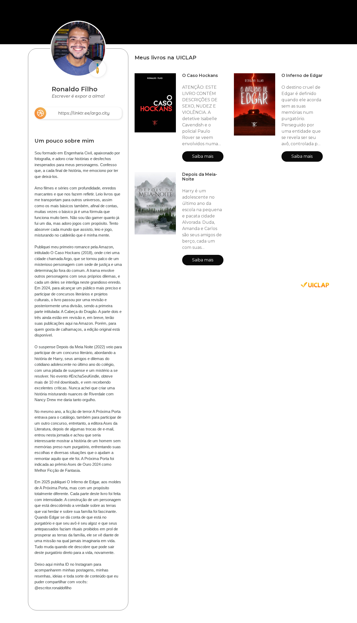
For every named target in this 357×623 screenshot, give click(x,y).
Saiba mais (202, 156)
